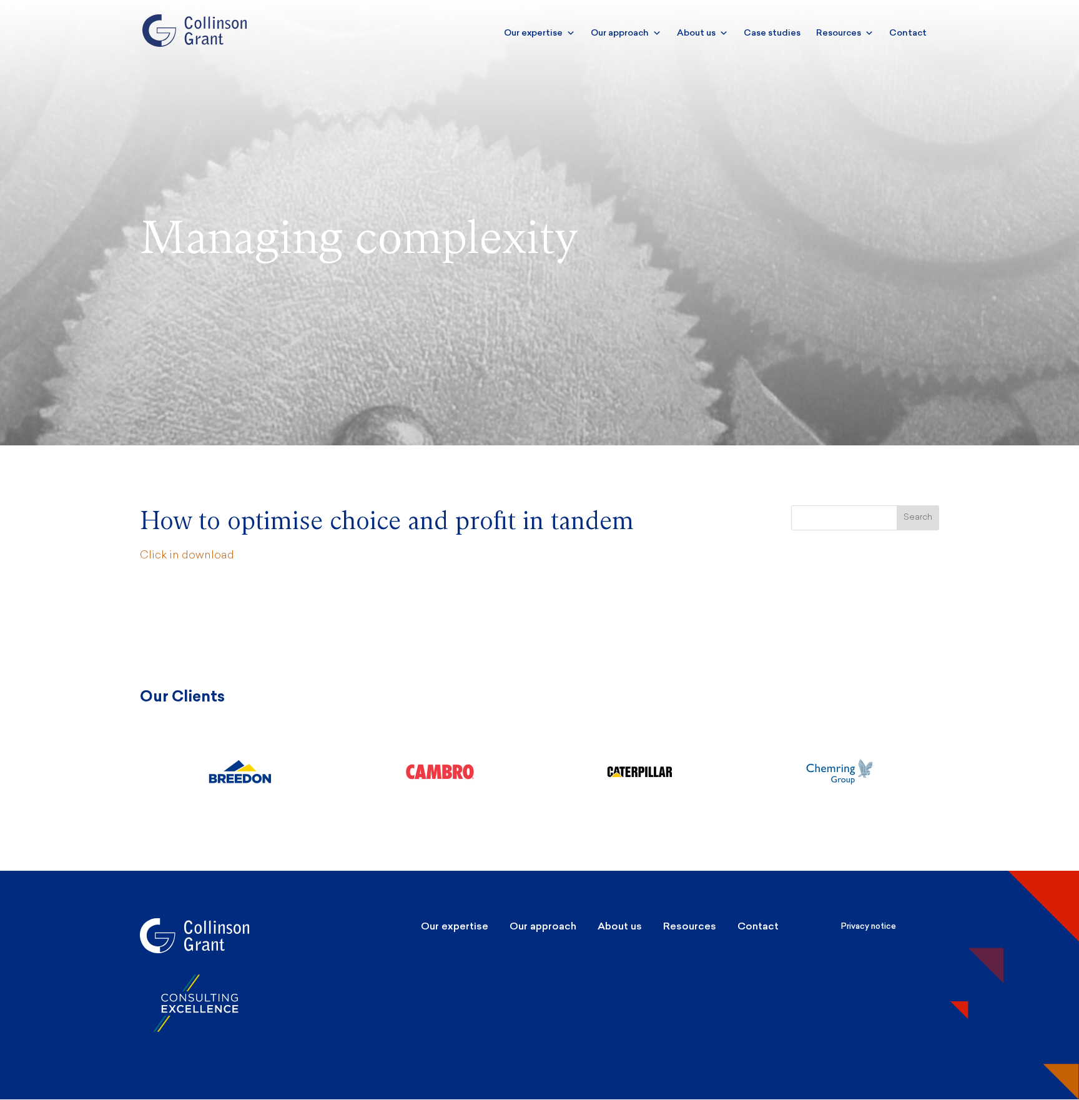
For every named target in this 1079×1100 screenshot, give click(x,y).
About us (696, 32)
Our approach (620, 32)
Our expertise (533, 32)
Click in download (187, 555)
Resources (838, 32)
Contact (908, 32)
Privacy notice (868, 926)
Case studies (772, 32)
